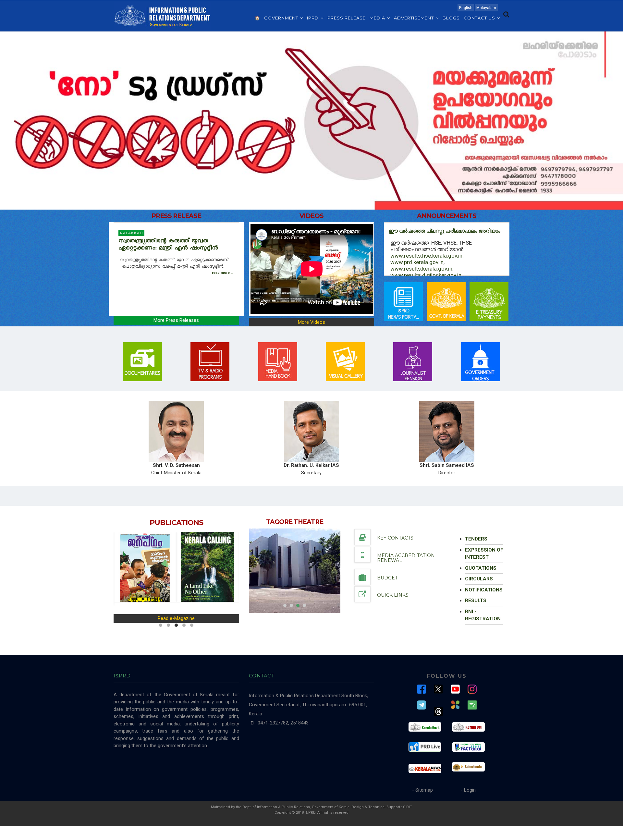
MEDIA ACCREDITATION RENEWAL (406, 558)
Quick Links (393, 595)
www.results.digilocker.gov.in (425, 275)
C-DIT (407, 807)
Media (378, 17)
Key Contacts (395, 538)
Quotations (480, 568)
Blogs (451, 17)
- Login (468, 790)
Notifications (484, 590)
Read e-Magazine (176, 618)
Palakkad (131, 233)
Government (281, 17)
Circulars (479, 579)
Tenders (476, 539)
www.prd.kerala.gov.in (417, 262)
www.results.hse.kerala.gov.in (426, 255)
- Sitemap (422, 790)
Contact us (480, 17)
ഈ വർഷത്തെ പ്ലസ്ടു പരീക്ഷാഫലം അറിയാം (444, 231)
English (465, 8)
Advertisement (414, 17)
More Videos (311, 322)
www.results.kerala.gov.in (421, 268)
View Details (278, 568)
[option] (295, 570)
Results (475, 600)
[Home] (162, 15)
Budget (387, 578)
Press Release (346, 17)
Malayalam (486, 8)
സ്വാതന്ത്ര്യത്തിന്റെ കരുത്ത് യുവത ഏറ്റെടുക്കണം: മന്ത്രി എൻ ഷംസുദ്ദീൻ (169, 245)
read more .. (222, 273)
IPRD (313, 17)
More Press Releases (176, 320)
